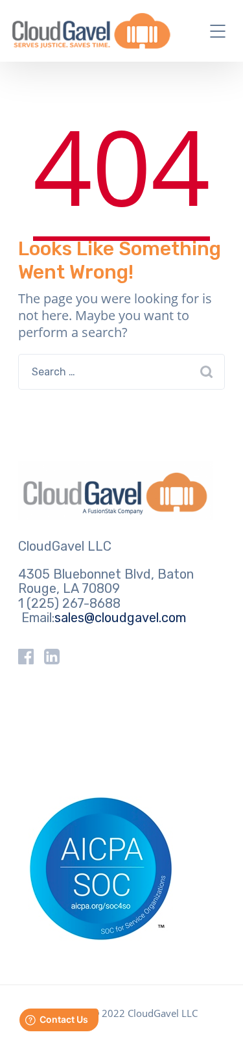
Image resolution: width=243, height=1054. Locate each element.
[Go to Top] (217, 1025)
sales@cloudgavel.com (120, 617)
